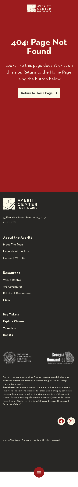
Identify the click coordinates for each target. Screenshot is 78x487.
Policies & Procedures (17, 293)
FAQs (6, 300)
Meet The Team (13, 244)
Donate (8, 335)
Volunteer (9, 328)
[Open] (39, 472)
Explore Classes (13, 321)
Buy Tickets (11, 314)
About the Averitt (17, 237)
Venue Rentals (12, 280)
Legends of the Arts (16, 251)
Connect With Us (14, 258)
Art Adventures (13, 286)
